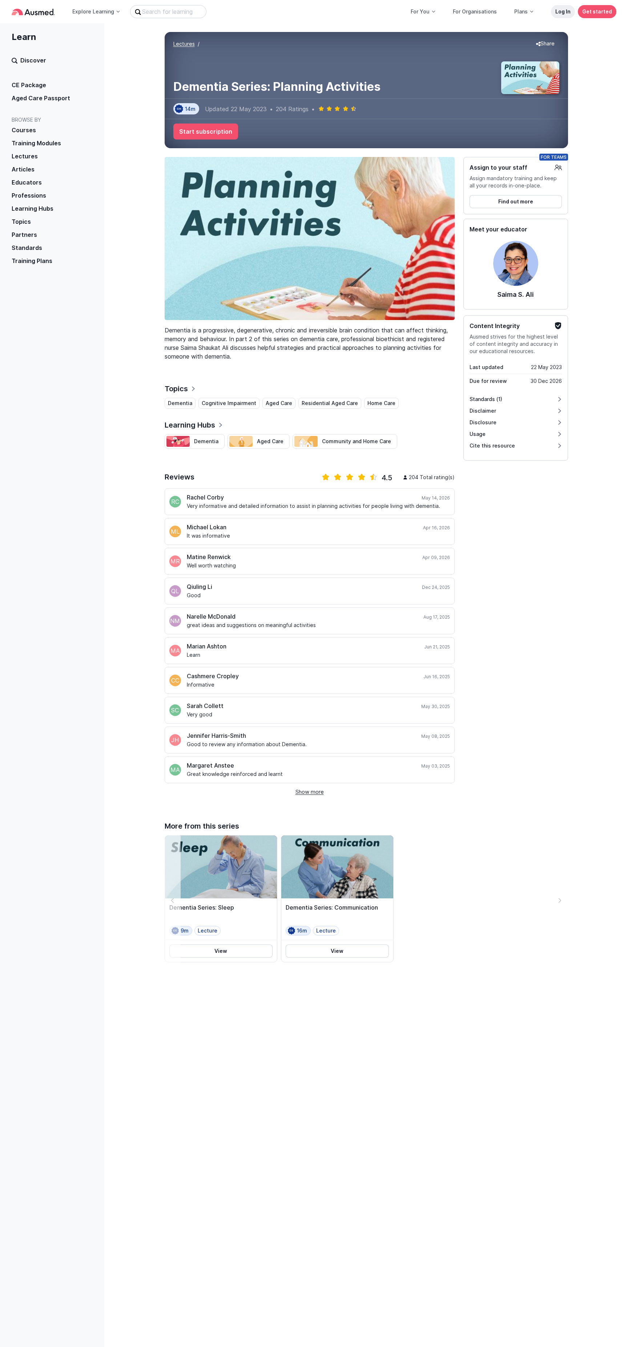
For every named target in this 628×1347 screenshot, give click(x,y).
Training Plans (32, 260)
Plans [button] (521, 11)
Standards (27, 247)
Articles (23, 169)
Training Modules (36, 143)
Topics (21, 221)
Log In (563, 11)
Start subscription (205, 131)
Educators (27, 182)
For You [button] (420, 11)
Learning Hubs (32, 208)
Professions (29, 195)
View (220, 951)
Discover (33, 60)
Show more (309, 791)
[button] (545, 44)
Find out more (515, 201)
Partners (24, 234)
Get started (597, 11)
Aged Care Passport (41, 98)
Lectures (25, 156)
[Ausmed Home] (33, 12)
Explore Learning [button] (93, 11)
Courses (24, 130)
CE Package (29, 85)
